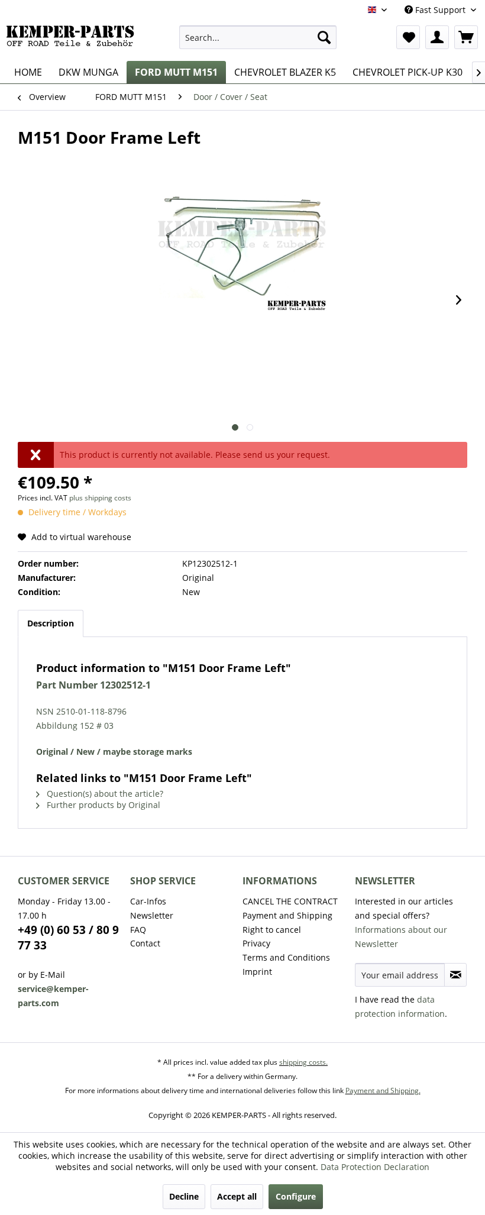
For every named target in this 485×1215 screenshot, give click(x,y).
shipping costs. (303, 1062)
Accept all (237, 1196)
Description (50, 623)
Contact (145, 943)
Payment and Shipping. (383, 1090)
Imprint (257, 971)
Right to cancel (271, 929)
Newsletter (151, 915)
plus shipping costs (100, 498)
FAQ (138, 929)
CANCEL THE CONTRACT (290, 901)
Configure (296, 1196)
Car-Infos (148, 901)
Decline (184, 1196)
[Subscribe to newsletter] (455, 975)
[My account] (437, 37)
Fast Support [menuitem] (440, 9)
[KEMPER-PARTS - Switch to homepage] (73, 40)
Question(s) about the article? (103, 793)
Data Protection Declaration (375, 1166)
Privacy (256, 943)
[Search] (324, 37)
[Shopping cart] (466, 37)
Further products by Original (102, 804)
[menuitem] (258, 37)
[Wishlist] (408, 37)
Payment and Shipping (287, 915)
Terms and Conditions (286, 957)
